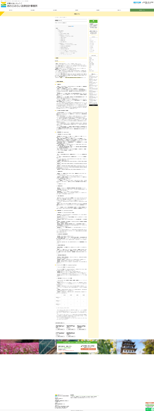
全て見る (93, 105)
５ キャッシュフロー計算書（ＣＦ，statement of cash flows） (67, 50)
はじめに (58, 29)
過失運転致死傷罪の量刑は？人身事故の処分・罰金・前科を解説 (93, 97)
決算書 (57, 28)
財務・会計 (64, 22)
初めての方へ (11, 10)
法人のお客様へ (55, 10)
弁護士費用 (97, 10)
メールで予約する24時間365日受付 (88, 348)
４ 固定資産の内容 (62, 40)
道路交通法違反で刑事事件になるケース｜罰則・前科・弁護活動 (93, 100)
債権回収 (90, 67)
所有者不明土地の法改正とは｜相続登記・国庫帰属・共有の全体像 (93, 77)
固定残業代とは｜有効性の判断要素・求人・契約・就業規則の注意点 (93, 103)
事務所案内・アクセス (142, 10)
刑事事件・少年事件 (91, 59)
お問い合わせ (92, 51)
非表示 (73, 26)
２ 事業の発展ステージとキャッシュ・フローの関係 (67, 53)
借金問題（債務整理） (91, 63)
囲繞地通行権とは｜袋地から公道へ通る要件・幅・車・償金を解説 (93, 80)
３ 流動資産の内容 (62, 38)
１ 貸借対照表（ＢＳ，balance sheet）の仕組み (66, 36)
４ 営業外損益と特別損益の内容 (64, 48)
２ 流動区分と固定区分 (62, 37)
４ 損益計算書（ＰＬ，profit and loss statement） (65, 43)
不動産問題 (90, 58)
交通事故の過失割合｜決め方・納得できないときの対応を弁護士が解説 (93, 88)
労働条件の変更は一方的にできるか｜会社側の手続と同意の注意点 (93, 94)
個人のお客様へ (33, 10)
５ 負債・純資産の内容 (62, 41)
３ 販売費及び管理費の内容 (63, 47)
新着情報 (75, 397)
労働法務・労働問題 (91, 64)
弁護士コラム (119, 10)
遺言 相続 (90, 57)
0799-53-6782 (148, 2)
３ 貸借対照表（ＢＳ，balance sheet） (64, 34)
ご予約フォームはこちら (150, 404)
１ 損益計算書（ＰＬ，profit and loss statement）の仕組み (68, 44)
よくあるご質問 (92, 50)
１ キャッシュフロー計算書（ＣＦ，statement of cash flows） (68, 51)
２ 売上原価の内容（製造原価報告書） (65, 46)
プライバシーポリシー (88, 397)
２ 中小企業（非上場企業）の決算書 (64, 33)
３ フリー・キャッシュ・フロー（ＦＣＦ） (65, 54)
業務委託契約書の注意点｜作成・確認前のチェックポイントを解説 (93, 85)
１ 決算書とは (60, 32)
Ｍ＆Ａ (90, 68)
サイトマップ (92, 397)
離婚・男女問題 (91, 62)
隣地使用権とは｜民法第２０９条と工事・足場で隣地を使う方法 (93, 83)
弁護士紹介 (76, 10)
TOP (71, 396)
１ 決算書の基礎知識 (60, 30)
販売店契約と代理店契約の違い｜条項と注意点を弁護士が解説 (93, 91)
